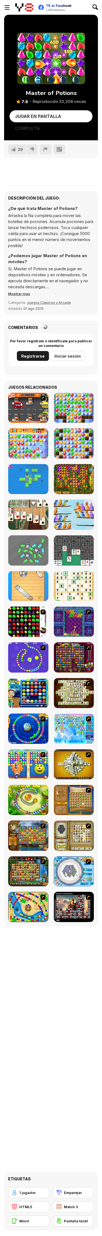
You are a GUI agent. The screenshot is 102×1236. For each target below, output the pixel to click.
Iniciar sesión (67, 356)
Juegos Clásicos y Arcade (49, 302)
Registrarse (33, 356)
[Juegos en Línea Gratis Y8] (24, 7)
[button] (19, 294)
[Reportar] (45, 149)
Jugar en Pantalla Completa (38, 118)
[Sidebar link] (7, 7)
